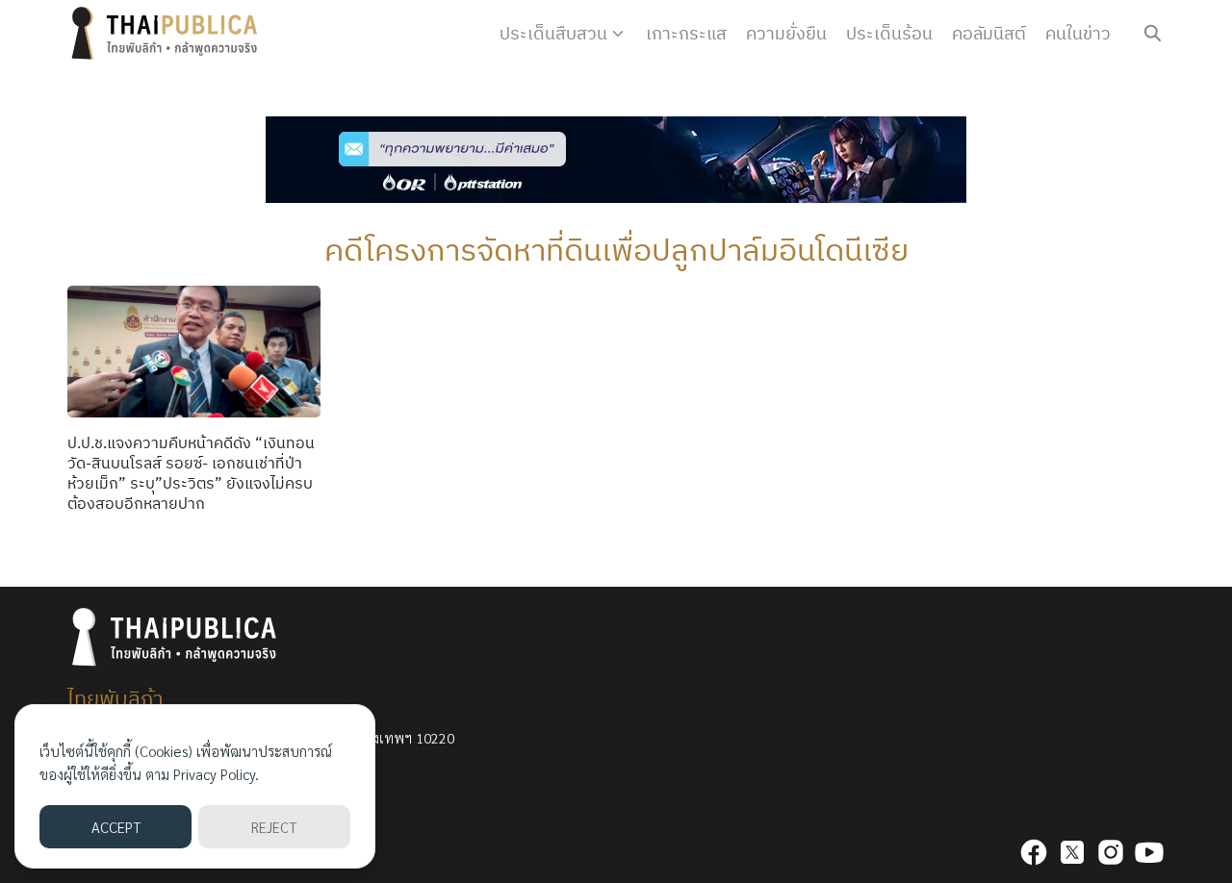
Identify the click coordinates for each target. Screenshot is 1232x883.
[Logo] (168, 34)
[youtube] (1149, 852)
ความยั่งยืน (786, 33)
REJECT (273, 827)
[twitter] (1072, 852)
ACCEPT (116, 827)
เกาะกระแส (686, 33)
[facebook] (1033, 852)
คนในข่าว (1078, 33)
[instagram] (1110, 852)
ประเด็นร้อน (889, 33)
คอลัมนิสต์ (989, 33)
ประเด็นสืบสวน (553, 33)
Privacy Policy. (216, 774)
